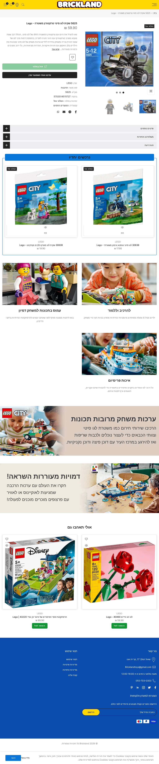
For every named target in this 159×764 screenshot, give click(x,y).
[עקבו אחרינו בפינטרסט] (131, 687)
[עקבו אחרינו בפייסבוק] (155, 687)
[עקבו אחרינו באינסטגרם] (143, 687)
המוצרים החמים (61, 105)
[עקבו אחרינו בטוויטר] (149, 687)
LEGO (69, 83)
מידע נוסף (25, 758)
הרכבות (64, 87)
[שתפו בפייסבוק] (75, 111)
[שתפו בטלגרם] (69, 111)
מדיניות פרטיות (70, 664)
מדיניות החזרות (70, 669)
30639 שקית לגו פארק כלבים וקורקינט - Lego (41, 245)
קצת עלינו (72, 675)
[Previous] (150, 572)
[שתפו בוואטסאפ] (58, 111)
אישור (13, 758)
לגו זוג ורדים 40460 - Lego (119, 616)
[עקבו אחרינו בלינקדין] (137, 687)
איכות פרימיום (119, 380)
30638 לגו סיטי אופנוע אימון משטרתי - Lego (118, 245)
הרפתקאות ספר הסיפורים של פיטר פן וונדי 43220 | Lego (40, 616)
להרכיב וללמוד (119, 310)
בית (155, 13)
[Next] (8, 572)
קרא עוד (55, 49)
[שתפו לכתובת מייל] (64, 111)
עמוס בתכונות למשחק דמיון (40, 310)
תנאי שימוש (71, 659)
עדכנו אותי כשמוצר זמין (40, 75)
